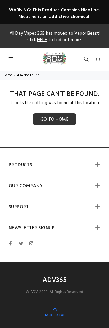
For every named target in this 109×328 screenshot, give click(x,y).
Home (7, 75)
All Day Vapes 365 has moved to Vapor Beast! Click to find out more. (55, 37)
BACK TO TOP (54, 315)
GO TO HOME (54, 119)
